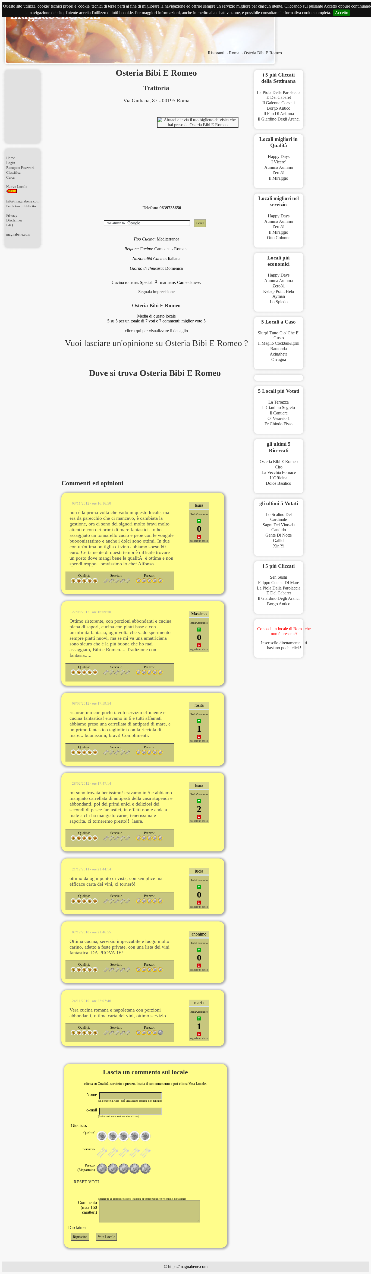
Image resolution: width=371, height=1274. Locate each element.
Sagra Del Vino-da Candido (279, 527)
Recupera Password (20, 168)
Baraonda (278, 348)
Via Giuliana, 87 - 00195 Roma (156, 100)
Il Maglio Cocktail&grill (278, 343)
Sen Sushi (278, 577)
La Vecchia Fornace (279, 472)
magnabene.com (18, 234)
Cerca (10, 177)
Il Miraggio (278, 178)
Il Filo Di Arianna (278, 113)
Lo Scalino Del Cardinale (279, 517)
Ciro (278, 467)
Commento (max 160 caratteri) (87, 1207)
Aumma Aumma (278, 167)
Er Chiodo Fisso (279, 424)
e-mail (91, 1110)
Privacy (11, 215)
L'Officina (278, 478)
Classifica (13, 172)
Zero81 (278, 172)
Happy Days (279, 156)
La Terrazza (278, 402)
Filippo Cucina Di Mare (278, 582)
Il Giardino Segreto (278, 407)
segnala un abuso (199, 541)
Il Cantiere (279, 413)
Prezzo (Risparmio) (86, 1167)
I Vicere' (278, 162)
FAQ (9, 225)
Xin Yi (278, 546)
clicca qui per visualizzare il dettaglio (156, 330)
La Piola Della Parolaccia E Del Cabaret (278, 95)
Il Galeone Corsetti (278, 102)
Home (10, 158)
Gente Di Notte (278, 535)
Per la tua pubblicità (21, 206)
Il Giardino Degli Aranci (279, 119)
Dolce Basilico (278, 483)
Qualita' (89, 1133)
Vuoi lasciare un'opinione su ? (156, 343)
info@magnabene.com (22, 201)
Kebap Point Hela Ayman (278, 294)
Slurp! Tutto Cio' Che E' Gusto (278, 335)
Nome (91, 1094)
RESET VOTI (86, 1182)
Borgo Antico (278, 108)
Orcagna (278, 359)
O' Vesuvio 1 (279, 418)
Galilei (278, 540)
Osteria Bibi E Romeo (279, 461)
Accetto (341, 12)
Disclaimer (14, 220)
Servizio (89, 1149)
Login (10, 163)
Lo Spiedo (279, 301)
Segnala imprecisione (156, 291)
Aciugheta (278, 354)
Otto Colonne (278, 237)
